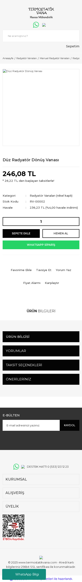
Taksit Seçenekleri (24, 365)
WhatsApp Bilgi (27, 574)
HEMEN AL (61, 233)
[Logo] (41, 13)
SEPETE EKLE (21, 233)
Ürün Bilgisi (18, 337)
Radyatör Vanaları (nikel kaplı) (51, 195)
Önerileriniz (18, 379)
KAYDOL (69, 425)
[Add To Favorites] (21, 266)
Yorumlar (16, 351)
